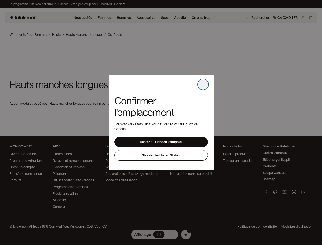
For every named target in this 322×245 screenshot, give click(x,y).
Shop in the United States (161, 155)
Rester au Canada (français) (161, 142)
